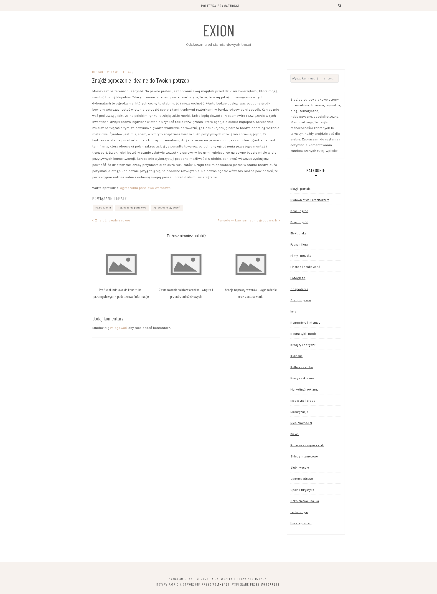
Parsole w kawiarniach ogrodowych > (249, 220)
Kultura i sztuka (301, 367)
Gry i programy (300, 300)
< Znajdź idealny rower (111, 220)
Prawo (294, 434)
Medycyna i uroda (302, 400)
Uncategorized (301, 523)
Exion (219, 30)
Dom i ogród (299, 211)
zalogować (118, 328)
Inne (293, 311)
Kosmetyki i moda (303, 333)
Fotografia (297, 278)
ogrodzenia (104, 207)
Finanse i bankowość (305, 267)
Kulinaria (296, 356)
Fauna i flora (299, 244)
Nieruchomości (301, 423)
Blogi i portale (300, 188)
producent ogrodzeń (167, 207)
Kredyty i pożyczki (303, 345)
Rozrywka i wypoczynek (307, 445)
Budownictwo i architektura (111, 72)
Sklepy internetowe (304, 456)
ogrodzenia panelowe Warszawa (145, 188)
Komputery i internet (305, 322)
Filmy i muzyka (300, 255)
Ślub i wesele (299, 467)
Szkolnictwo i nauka (304, 501)
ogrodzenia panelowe (132, 207)
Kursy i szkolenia (302, 378)
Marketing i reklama (304, 389)
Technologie (299, 512)
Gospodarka (299, 289)
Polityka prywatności (220, 5)
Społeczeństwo (301, 478)
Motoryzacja (299, 412)
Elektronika (298, 233)
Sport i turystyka (302, 490)
